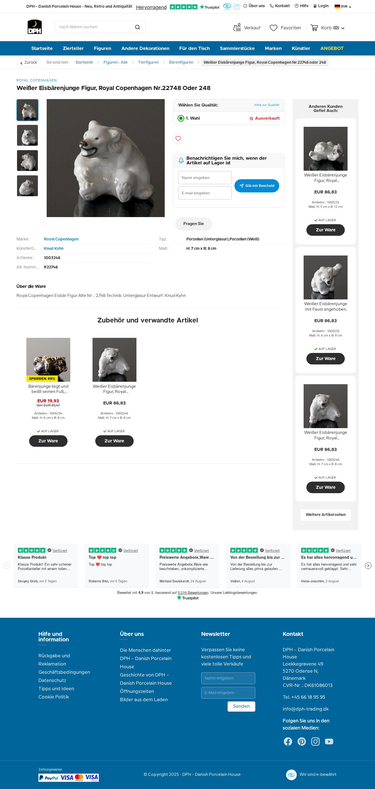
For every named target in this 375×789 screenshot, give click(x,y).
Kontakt (293, 634)
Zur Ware (48, 441)
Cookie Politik (53, 697)
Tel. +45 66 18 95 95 (304, 697)
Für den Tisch (194, 48)
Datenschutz (52, 680)
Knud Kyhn (53, 249)
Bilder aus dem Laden (144, 700)
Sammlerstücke (237, 48)
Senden (241, 706)
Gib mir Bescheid (259, 185)
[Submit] (137, 27)
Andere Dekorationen (145, 48)
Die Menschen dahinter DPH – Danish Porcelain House (146, 658)
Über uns (132, 634)
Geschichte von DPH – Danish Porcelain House (146, 679)
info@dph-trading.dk (306, 709)
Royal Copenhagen (61, 239)
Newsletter (215, 634)
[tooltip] (48, 389)
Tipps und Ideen (56, 689)
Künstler (301, 48)
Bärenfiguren (181, 62)
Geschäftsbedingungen (64, 672)
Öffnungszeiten (137, 691)
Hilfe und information (53, 636)
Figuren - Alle (115, 62)
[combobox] (100, 27)
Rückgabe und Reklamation (54, 660)
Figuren (102, 48)
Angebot (332, 48)
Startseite (42, 48)
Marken (273, 48)
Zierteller (73, 48)
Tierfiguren (148, 62)
